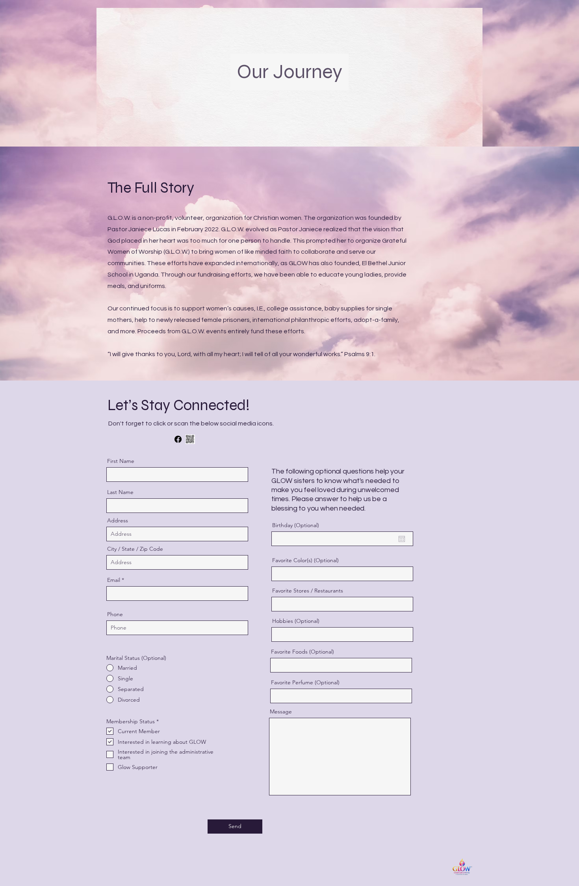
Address (117, 520)
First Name (120, 461)
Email (113, 580)
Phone (115, 614)
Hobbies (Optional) (295, 621)
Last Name (120, 492)
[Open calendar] (402, 539)
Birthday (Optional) (295, 525)
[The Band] (190, 439)
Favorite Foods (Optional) (302, 651)
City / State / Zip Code (135, 549)
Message (281, 711)
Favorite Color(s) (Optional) (305, 560)
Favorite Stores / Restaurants (307, 590)
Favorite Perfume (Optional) (305, 682)
